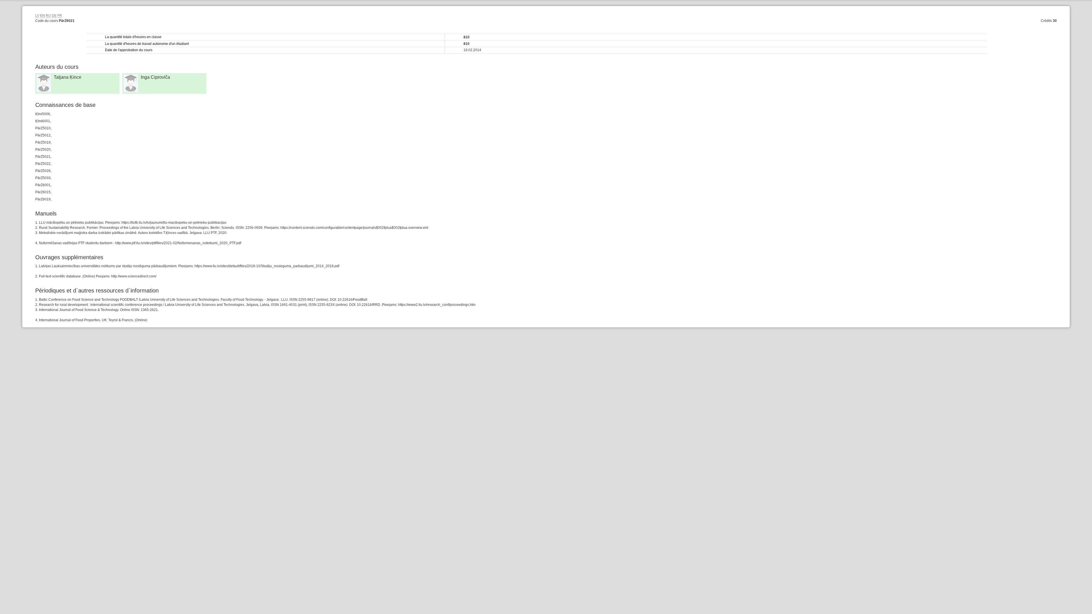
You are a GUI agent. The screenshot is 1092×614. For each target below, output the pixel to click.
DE (54, 16)
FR (59, 16)
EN (42, 16)
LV (37, 16)
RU (48, 16)
